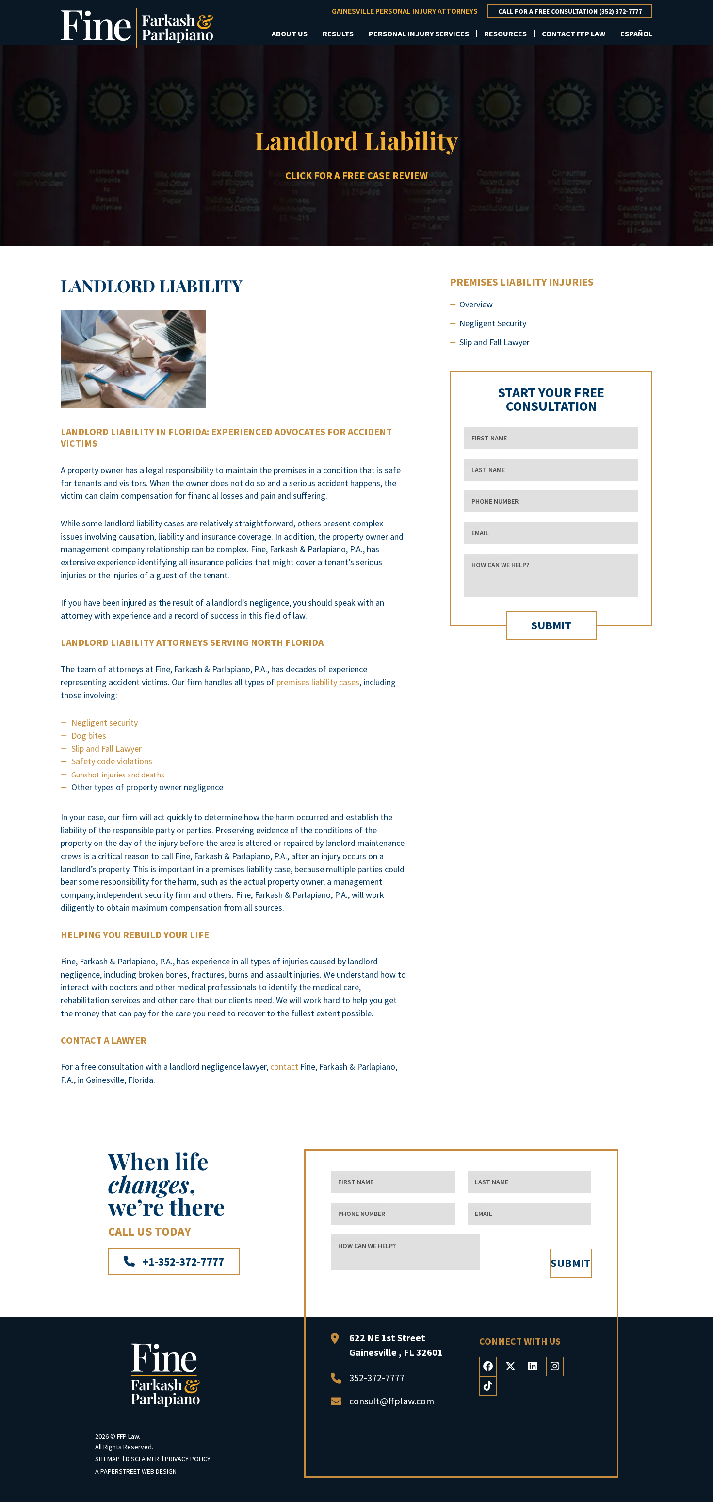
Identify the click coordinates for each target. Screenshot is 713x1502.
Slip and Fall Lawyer (106, 748)
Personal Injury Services (419, 33)
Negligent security (104, 722)
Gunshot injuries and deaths (117, 774)
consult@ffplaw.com (391, 1401)
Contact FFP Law (573, 33)
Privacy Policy (188, 1458)
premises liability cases (317, 682)
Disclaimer (143, 1458)
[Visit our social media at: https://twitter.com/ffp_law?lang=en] (510, 1366)
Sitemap (108, 1458)
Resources (505, 33)
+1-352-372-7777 (182, 1261)
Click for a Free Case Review (356, 175)
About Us (290, 33)
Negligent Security (492, 323)
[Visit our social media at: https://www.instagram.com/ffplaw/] (555, 1366)
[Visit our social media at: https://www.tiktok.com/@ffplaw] (488, 1386)
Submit (551, 625)
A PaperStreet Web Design (136, 1471)
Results (338, 33)
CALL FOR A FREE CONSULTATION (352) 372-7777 (570, 11)
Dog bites (88, 735)
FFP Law (128, 1436)
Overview (476, 304)
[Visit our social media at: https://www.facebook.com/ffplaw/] (488, 1366)
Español (636, 33)
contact (284, 1066)
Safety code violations (111, 761)
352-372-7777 (377, 1377)
